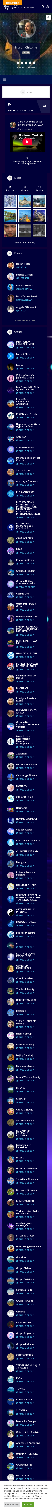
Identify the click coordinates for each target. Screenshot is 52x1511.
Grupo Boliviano (25, 1279)
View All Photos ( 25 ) (24, 242)
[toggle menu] (4, 79)
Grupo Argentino (25, 1333)
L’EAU (19, 1377)
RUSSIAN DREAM (25, 492)
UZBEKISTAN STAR (26, 1000)
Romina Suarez (24, 285)
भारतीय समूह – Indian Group (26, 605)
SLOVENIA (21, 1410)
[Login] (47, 6)
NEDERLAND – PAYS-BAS (27, 642)
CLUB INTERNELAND (27, 851)
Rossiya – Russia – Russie (26, 699)
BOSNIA (20, 1088)
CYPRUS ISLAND (24, 1109)
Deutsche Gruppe (26, 1421)
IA (17, 943)
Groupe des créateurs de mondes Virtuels (28, 724)
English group (24, 1033)
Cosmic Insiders (24, 978)
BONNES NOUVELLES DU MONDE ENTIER (27, 665)
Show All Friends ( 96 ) (25, 320)
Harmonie (21, 808)
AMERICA (21, 436)
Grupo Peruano (24, 1300)
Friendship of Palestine (23, 1146)
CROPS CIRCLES (24, 538)
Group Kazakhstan (26, 1168)
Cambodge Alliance (26, 775)
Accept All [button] (28, 1504)
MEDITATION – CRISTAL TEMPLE (25, 343)
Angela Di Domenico (27, 307)
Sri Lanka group (25, 1235)
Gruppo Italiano (25, 1344)
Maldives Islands (25, 1066)
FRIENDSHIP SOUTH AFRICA (27, 711)
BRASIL (20, 549)
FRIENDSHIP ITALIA (26, 885)
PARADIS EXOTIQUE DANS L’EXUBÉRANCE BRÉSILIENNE (27, 629)
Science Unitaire (25, 447)
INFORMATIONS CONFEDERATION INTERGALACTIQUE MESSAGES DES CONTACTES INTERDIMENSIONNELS (28, 508)
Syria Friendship (25, 1120)
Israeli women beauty (28, 1077)
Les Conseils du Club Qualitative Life (27, 388)
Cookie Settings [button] (12, 1504)
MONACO (21, 786)
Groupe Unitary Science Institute (25, 582)
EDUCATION (22, 1475)
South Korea (23, 470)
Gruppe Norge (24, 1464)
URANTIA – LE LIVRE (26, 653)
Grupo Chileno (24, 1268)
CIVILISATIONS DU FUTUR (26, 676)
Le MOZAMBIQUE (25, 1201)
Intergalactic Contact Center (28, 459)
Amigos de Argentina (28, 1443)
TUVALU (20, 1388)
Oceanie (20, 1311)
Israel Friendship (25, 1044)
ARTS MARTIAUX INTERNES (25, 910)
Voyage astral (24, 829)
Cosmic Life (22, 593)
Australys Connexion (27, 481)
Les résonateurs (25, 932)
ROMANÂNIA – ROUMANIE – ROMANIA (24, 1133)
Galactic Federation (27, 616)
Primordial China (25, 560)
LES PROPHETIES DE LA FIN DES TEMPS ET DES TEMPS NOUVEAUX (28, 897)
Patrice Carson (24, 274)
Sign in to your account (20, 110)
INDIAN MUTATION (26, 414)
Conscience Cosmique (28, 840)
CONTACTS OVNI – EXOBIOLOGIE (26, 955)
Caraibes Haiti (24, 1290)
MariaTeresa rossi (26, 296)
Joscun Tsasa (23, 263)
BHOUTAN (22, 688)
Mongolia (21, 862)
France (20, 365)
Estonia (20, 1157)
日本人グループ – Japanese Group (25, 376)
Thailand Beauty (25, 989)
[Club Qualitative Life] (18, 6)
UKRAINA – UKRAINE (27, 1453)
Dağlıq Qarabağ (24, 1055)
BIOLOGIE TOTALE (26, 921)
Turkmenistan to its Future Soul (27, 1212)
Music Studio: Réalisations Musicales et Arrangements (24, 740)
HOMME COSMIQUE (26, 818)
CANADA (38, 125)
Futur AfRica (23, 354)
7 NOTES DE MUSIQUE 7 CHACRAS (28, 1366)
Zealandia (21, 753)
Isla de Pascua (24, 1399)
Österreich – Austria (27, 1432)
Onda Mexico (23, 1322)
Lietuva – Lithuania (26, 1190)
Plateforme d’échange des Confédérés (24, 526)
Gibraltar (21, 1257)
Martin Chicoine (26, 121)
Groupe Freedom (25, 570)
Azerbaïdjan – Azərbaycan (24, 1224)
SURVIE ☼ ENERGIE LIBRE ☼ (26, 1022)
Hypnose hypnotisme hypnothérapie (28, 425)
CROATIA (21, 1098)
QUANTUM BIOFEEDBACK (23, 967)
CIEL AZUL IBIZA (24, 797)
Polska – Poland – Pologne (25, 873)
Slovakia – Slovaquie (27, 1179)
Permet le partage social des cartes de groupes (27, 162)
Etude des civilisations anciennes (22, 401)
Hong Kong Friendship (28, 1246)
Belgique (21, 1010)
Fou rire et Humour (27, 764)
